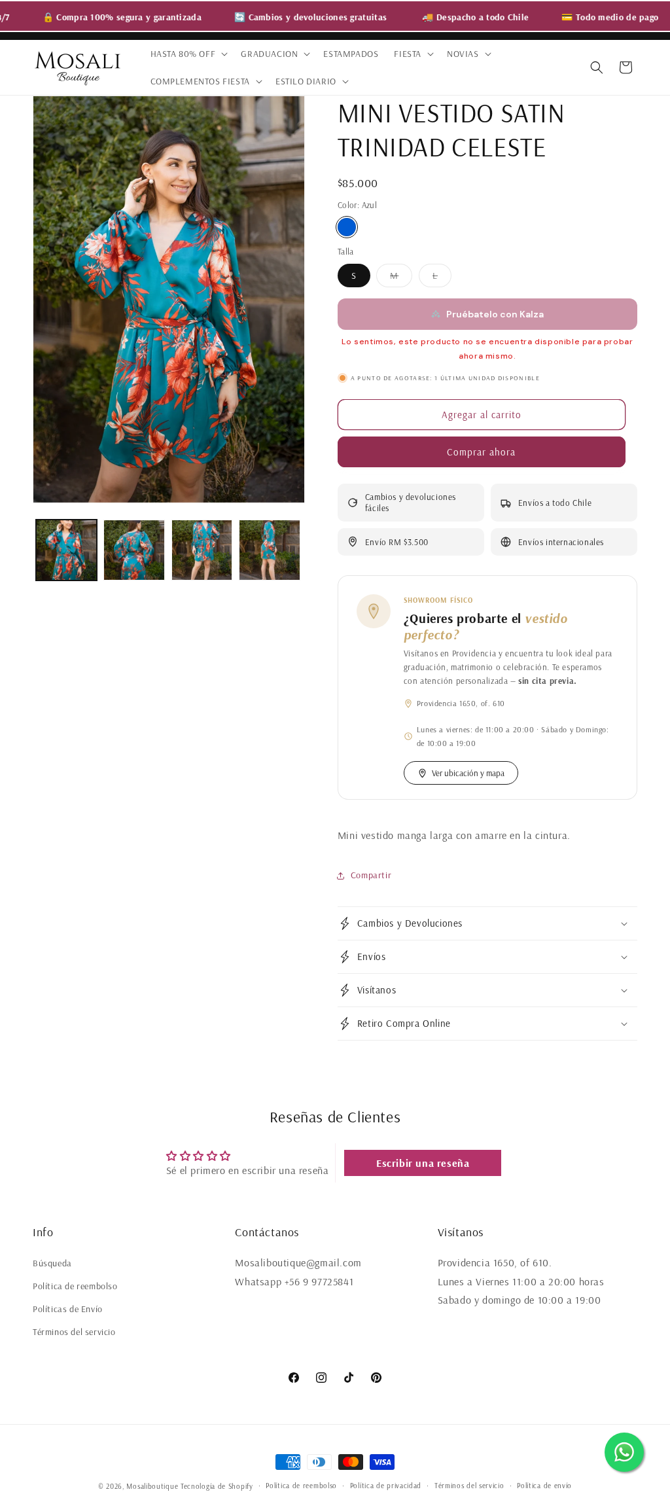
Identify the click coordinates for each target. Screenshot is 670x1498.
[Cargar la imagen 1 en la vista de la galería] (66, 550)
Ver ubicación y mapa (468, 773)
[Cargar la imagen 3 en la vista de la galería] (201, 550)
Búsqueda (52, 1263)
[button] (188, 53)
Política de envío (544, 1485)
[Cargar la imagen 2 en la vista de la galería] (133, 550)
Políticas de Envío (68, 1309)
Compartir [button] (371, 875)
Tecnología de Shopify (217, 1486)
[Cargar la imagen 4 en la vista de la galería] (269, 550)
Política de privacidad (385, 1485)
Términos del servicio (74, 1332)
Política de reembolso (75, 1286)
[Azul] (347, 227)
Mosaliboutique (152, 1486)
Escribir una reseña (422, 1162)
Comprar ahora (481, 452)
